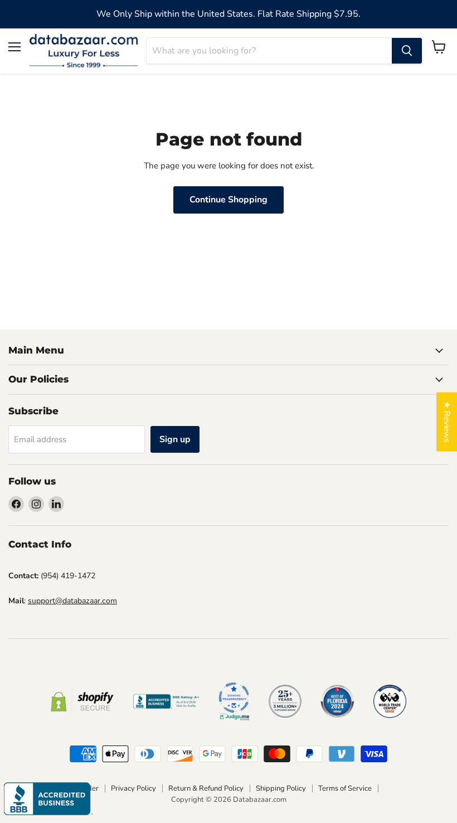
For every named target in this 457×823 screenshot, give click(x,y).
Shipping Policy (281, 788)
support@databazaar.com (72, 601)
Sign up (175, 439)
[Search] (407, 51)
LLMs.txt (398, 788)
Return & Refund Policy (206, 788)
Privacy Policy (133, 788)
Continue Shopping (228, 199)
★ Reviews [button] (447, 422)
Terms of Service (345, 788)
